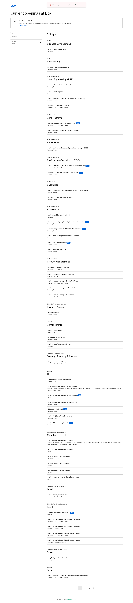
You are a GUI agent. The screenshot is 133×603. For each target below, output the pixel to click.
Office (14, 41)
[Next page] (93, 588)
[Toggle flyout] (40, 42)
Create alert (23, 25)
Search (14, 34)
